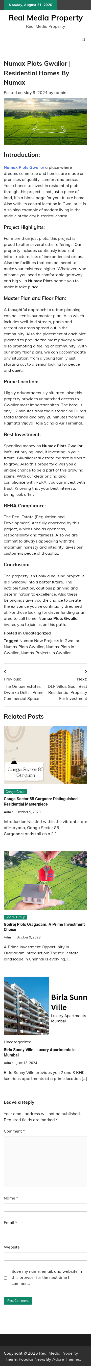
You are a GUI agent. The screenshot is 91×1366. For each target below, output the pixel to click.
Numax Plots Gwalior (24, 646)
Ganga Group (16, 792)
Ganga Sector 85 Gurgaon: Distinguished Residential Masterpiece (41, 801)
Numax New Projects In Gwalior (49, 640)
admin (60, 92)
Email (10, 1222)
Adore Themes (66, 1359)
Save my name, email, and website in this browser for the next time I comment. (47, 1277)
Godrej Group (15, 917)
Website (12, 1247)
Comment (14, 1131)
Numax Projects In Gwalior (46, 652)
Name (11, 1197)
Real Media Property (46, 17)
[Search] (83, 39)
